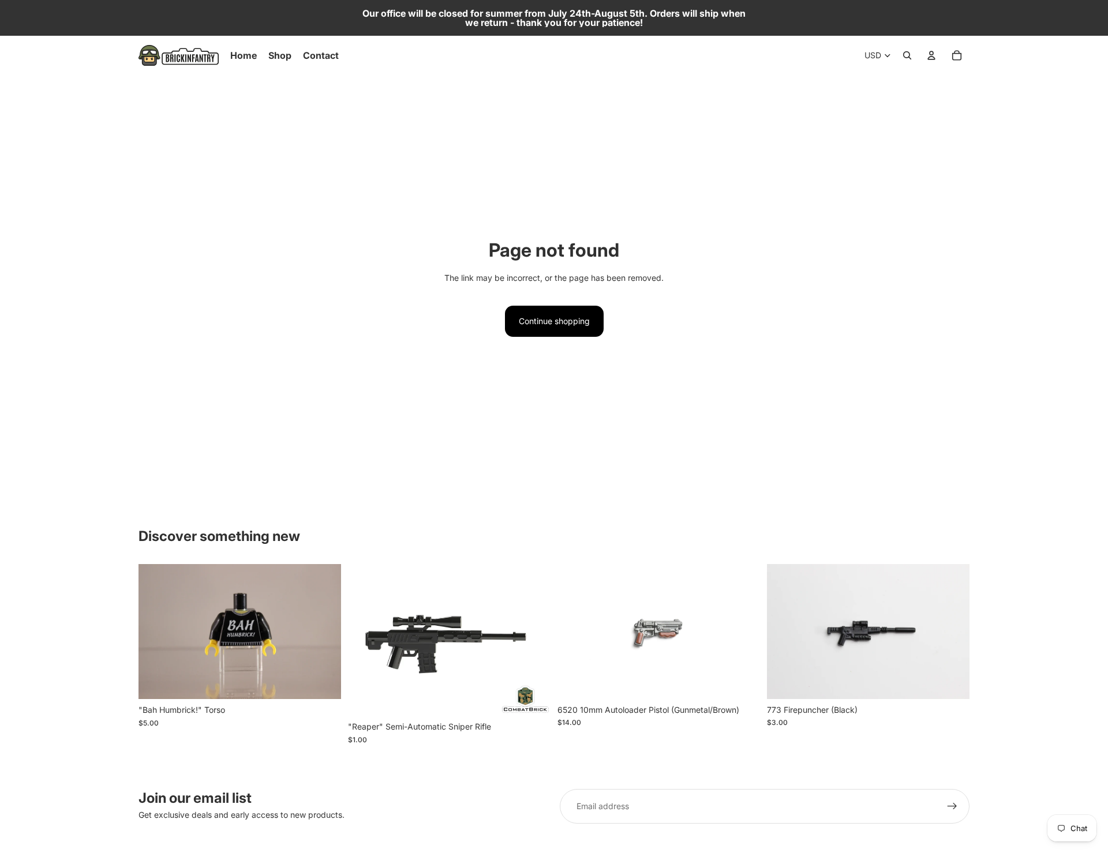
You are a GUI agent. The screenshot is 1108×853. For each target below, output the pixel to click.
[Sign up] (952, 806)
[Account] (931, 55)
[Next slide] (742, 631)
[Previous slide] (574, 631)
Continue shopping (554, 321)
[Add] (323, 681)
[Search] (907, 55)
